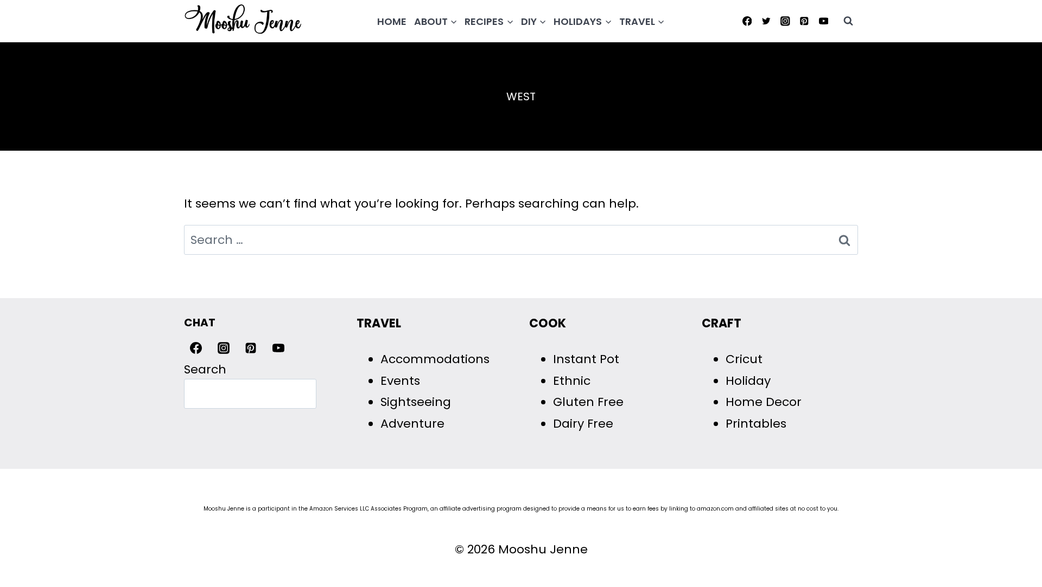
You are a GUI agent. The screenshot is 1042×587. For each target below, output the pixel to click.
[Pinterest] (804, 20)
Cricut (744, 359)
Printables (756, 423)
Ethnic (571, 380)
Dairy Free (583, 423)
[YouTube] (823, 20)
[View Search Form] (848, 21)
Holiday (748, 380)
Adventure (412, 423)
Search (205, 369)
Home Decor (764, 402)
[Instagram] (785, 20)
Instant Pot (586, 359)
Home (391, 21)
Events (400, 380)
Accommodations (435, 359)
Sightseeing (415, 402)
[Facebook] (747, 20)
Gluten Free (588, 402)
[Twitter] (766, 20)
